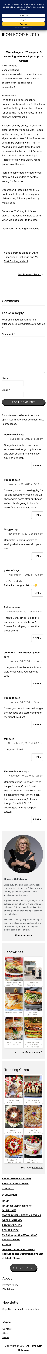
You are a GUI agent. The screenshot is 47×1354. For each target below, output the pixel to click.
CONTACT (8, 1188)
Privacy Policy (10, 1285)
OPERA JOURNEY (12, 1220)
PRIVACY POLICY (12, 1225)
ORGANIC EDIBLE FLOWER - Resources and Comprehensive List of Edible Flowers (22, 1253)
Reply (37, 465)
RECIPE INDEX (10, 1230)
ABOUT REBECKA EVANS (16, 1178)
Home (5, 1337)
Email (6, 389)
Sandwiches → (34, 1052)
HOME (5, 1201)
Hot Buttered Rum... (29, 274)
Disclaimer (8, 1289)
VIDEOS (6, 1244)
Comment (8, 334)
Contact (6, 1328)
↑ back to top (23, 1267)
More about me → (23, 935)
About (5, 1333)
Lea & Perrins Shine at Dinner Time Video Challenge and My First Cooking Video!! (21, 257)
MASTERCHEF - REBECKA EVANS (21, 1215)
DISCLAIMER (9, 1194)
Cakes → (37, 1167)
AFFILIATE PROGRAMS (15, 1183)
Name (6, 378)
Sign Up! (7, 1309)
